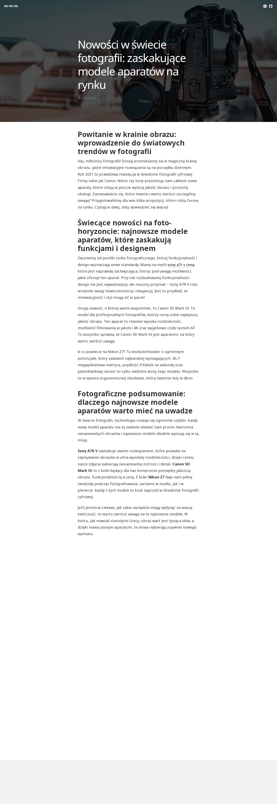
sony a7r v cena (180, 264)
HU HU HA (11, 6)
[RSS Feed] (265, 6)
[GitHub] (270, 6)
